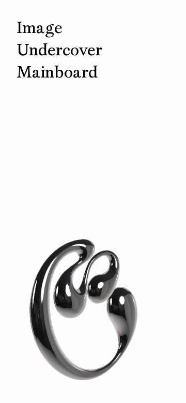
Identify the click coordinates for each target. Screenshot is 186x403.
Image (40, 28)
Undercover (59, 50)
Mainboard (57, 72)
